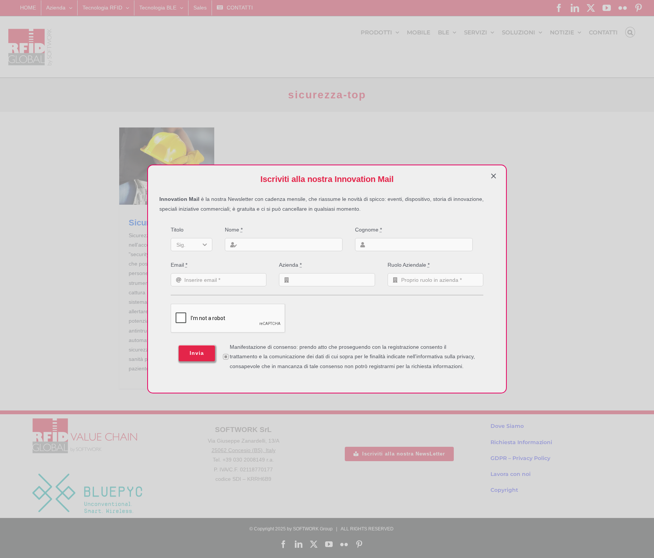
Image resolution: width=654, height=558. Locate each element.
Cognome (368, 230)
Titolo (177, 230)
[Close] (493, 176)
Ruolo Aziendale (409, 265)
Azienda (290, 265)
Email (179, 265)
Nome (234, 230)
